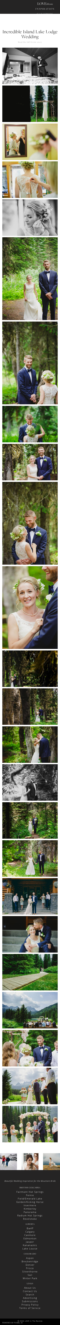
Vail (30, 1275)
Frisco (30, 1268)
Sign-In (40, 46)
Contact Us (30, 1291)
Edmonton (30, 1238)
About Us (30, 1287)
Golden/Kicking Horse (30, 1202)
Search (30, 1294)
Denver (30, 1264)
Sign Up (50, 46)
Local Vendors (45, 31)
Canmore (30, 1235)
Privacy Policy (30, 1304)
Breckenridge (30, 1261)
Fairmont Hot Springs (30, 1191)
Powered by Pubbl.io (12, 1322)
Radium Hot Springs (30, 1215)
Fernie (30, 1195)
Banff (30, 1228)
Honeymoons (45, 24)
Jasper (30, 1241)
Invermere (30, 1205)
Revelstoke (30, 1218)
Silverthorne (30, 1271)
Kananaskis (30, 1245)
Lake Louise (30, 1248)
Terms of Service (30, 1308)
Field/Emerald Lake (30, 1198)
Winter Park (30, 1278)
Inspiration (45, 8)
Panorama (30, 1212)
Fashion (45, 19)
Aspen (30, 1258)
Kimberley (30, 1208)
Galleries (45, 13)
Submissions (30, 1301)
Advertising (30, 1297)
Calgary (30, 1231)
